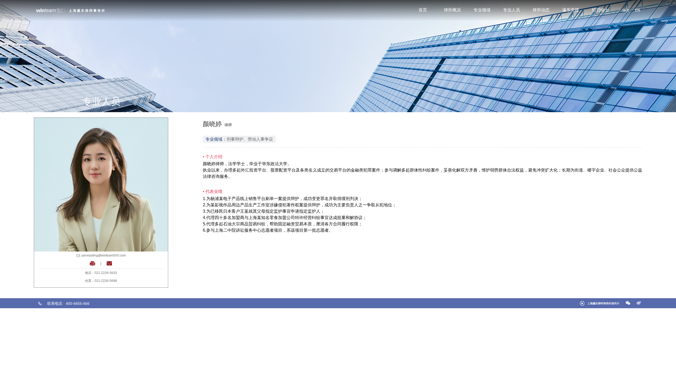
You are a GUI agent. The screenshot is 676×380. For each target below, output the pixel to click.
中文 (626, 10)
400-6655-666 (78, 303)
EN (637, 10)
